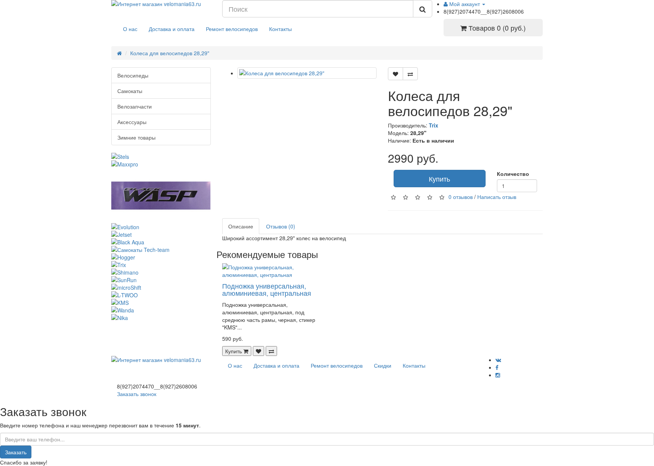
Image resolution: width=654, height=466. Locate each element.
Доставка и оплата (172, 29)
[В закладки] (395, 73)
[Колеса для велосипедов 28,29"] (307, 73)
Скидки (382, 365)
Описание (240, 226)
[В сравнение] (410, 73)
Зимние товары (136, 137)
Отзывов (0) (280, 226)
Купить (439, 178)
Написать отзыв (496, 196)
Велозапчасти (134, 106)
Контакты (280, 29)
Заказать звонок (136, 394)
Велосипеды (132, 75)
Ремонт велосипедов (232, 29)
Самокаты (129, 91)
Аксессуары (131, 122)
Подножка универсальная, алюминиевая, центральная (266, 289)
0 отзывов (460, 196)
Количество (513, 173)
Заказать (15, 452)
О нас (130, 29)
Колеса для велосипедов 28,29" (169, 53)
